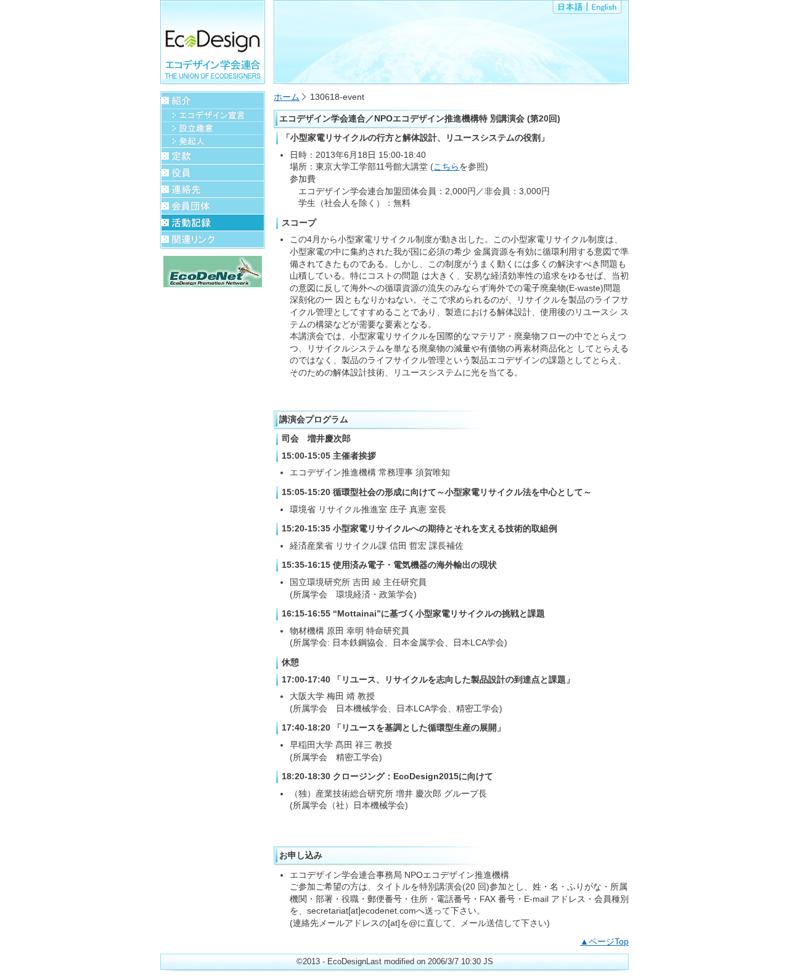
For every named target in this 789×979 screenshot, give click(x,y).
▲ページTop (604, 941)
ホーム (287, 97)
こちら (446, 166)
